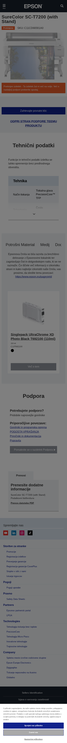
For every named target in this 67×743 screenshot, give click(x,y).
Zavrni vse (33, 732)
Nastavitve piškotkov (33, 739)
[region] (33, 723)
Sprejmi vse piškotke (33, 726)
